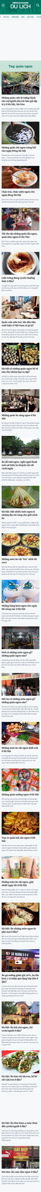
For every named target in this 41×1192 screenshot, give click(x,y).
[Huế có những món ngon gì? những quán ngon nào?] (20, 637)
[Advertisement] (20, 40)
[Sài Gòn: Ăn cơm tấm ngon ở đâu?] (20, 1157)
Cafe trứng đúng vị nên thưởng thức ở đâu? (18, 280)
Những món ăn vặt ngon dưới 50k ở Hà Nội (20, 750)
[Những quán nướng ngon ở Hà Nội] (20, 780)
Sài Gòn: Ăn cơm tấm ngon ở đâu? (20, 1172)
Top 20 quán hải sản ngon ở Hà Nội (18, 839)
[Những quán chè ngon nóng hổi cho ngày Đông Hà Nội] (20, 133)
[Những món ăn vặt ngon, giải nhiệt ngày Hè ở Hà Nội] (20, 867)
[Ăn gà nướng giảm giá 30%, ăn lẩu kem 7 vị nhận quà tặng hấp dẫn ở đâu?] (20, 960)
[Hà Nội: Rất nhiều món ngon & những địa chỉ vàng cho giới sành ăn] (20, 497)
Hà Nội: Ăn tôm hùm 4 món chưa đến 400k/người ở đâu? (19, 1125)
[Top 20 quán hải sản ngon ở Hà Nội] (20, 823)
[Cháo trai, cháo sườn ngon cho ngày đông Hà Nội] (20, 177)
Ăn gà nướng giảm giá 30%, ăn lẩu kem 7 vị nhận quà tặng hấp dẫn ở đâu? (20, 978)
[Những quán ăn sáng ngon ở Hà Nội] (20, 400)
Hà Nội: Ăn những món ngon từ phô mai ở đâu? (19, 930)
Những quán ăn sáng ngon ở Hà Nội (19, 417)
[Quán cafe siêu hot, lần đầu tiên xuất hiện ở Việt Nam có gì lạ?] (20, 307)
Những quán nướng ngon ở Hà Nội (20, 794)
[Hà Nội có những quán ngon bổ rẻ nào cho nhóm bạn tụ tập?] (20, 354)
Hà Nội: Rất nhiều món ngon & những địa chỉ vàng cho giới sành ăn (20, 515)
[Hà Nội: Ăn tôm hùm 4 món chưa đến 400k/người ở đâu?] (20, 1108)
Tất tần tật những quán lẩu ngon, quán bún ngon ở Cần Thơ (20, 235)
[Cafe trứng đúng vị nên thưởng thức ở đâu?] (20, 263)
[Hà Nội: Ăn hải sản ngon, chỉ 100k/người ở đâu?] (20, 1013)
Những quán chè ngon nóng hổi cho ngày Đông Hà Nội (19, 149)
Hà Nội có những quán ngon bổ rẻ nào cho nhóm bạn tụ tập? (20, 370)
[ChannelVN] (20, 5)
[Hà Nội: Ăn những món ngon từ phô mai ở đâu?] (20, 914)
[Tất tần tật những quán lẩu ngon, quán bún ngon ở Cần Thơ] (20, 219)
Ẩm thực (30, 17)
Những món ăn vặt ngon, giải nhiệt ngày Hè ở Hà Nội (17, 884)
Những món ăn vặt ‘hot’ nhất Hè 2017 (19, 561)
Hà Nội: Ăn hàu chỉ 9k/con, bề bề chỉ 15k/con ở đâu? (19, 1078)
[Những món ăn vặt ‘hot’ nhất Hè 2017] (20, 544)
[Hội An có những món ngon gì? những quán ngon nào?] (20, 684)
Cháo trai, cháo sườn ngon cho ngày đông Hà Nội (18, 193)
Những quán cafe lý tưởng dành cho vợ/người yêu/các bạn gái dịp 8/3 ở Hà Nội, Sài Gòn (19, 101)
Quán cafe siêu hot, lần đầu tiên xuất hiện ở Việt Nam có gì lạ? (19, 324)
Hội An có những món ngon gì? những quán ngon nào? (18, 701)
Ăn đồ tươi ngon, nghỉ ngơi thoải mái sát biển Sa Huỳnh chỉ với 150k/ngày (19, 465)
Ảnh (22, 17)
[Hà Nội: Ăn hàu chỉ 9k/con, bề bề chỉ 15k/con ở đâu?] (20, 1061)
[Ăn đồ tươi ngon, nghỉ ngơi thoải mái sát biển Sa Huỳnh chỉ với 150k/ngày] (20, 447)
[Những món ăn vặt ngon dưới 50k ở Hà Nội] (20, 733)
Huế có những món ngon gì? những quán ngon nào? (17, 654)
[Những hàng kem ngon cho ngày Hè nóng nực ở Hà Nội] (20, 591)
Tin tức (6, 17)
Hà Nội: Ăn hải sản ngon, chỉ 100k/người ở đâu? (17, 1029)
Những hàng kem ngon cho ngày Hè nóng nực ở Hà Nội (19, 607)
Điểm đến (15, 17)
